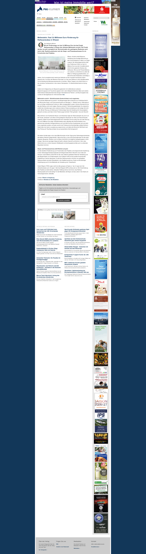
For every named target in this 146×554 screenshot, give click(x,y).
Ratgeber (55, 21)
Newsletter (77, 23)
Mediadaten (86, 19)
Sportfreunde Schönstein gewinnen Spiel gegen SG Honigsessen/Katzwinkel (76, 230)
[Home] (37, 13)
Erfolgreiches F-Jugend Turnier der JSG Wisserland (76, 255)
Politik (44, 17)
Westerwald (41, 25)
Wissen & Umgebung (48, 177)
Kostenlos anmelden (64, 200)
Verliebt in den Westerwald (62, 546)
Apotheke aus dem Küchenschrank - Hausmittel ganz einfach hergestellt (75, 239)
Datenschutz (87, 21)
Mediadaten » (77, 548)
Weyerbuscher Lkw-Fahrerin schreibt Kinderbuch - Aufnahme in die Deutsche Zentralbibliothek (48, 267)
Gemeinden (60, 21)
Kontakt (85, 25)
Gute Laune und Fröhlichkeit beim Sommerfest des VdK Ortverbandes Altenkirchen (47, 231)
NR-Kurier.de (78, 21)
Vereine (56, 17)
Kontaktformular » (95, 546)
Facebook (79, 17)
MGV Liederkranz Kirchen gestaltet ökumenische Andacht (75, 263)
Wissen (44, 31)
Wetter (65, 21)
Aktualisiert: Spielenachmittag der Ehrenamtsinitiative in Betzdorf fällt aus (76, 271)
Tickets (95, 21)
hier (64, 94)
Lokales (39, 21)
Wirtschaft (49, 17)
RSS (57, 544)
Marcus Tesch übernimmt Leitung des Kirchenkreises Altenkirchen (47, 276)
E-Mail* (43, 194)
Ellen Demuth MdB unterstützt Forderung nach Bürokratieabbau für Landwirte (49, 240)
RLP (65, 17)
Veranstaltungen (47, 21)
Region (39, 17)
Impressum (86, 23)
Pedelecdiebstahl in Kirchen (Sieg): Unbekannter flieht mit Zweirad (47, 249)
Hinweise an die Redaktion (51, 179)
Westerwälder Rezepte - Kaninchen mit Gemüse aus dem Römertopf (76, 247)
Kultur (61, 17)
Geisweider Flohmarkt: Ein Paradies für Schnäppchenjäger (48, 258)
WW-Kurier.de (78, 20)
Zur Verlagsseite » (43, 549)
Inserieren (86, 17)
